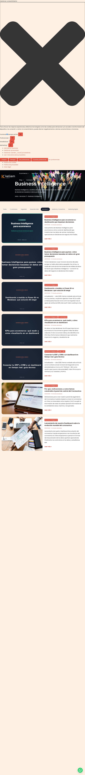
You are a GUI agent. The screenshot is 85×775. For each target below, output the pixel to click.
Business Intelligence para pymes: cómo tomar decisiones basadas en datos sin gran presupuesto (62, 254)
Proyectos (72, 173)
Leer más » (48, 239)
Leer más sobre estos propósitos (14, 155)
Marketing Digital (59, 173)
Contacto (29, 180)
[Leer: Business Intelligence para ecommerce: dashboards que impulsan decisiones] (22, 228)
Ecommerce (23, 173)
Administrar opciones (11, 148)
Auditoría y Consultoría (58, 209)
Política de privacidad (11, 165)
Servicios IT (45, 173)
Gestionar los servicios (11, 150)
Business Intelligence (51, 216)
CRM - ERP (62, 351)
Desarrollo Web (34, 209)
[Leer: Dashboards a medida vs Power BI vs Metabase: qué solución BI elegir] (22, 297)
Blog (20, 180)
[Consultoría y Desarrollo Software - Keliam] (8, 177)
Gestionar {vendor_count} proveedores (17, 153)
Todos (5, 209)
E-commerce (13, 209)
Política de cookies (10, 162)
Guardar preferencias (39, 159)
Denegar (13, 159)
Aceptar (4, 159)
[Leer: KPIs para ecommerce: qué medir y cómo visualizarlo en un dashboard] (22, 330)
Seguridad (35, 173)
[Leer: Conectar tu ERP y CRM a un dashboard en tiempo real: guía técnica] (22, 364)
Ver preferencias (24, 159)
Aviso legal (7, 167)
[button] (42, 64)
